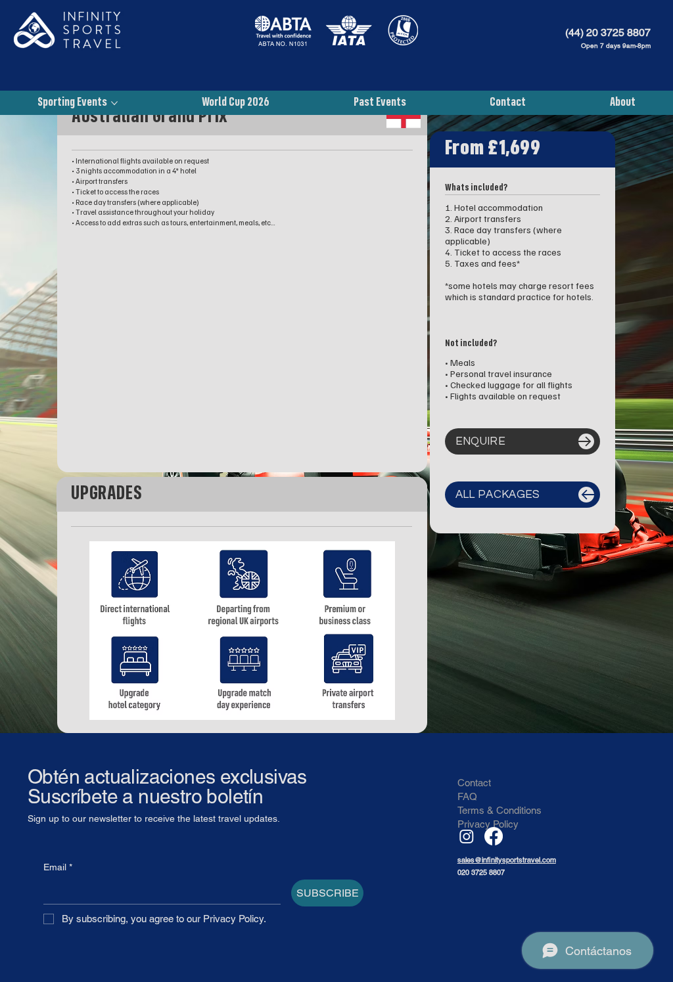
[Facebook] (493, 836)
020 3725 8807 (481, 872)
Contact (474, 782)
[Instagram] (466, 836)
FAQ (467, 796)
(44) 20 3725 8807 (608, 32)
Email (57, 867)
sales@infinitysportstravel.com (506, 859)
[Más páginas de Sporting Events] (114, 103)
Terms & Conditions (499, 810)
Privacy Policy (488, 824)
